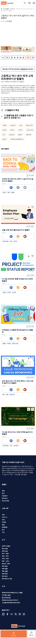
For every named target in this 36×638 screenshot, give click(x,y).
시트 (3, 532)
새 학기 (20, 130)
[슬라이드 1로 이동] (6, 49)
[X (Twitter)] (15, 614)
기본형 (4, 292)
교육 (3, 515)
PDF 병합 (5, 569)
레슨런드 (12, 125)
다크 (11, 445)
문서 (3, 530)
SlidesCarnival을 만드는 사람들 (12, 593)
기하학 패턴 (5, 241)
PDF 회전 (5, 574)
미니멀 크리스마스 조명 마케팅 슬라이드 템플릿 (17, 433)
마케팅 (4, 522)
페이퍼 (4, 139)
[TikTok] (24, 614)
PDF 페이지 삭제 (7, 579)
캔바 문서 (5, 498)
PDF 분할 (5, 571)
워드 (3, 493)
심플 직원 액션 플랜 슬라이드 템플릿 (16, 230)
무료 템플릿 (6, 9)
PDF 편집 (5, 566)
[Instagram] (3, 614)
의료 (3, 520)
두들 (8, 192)
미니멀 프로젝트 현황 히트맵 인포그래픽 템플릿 (17, 280)
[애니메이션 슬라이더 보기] (28, 57)
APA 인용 (5, 551)
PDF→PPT (5, 556)
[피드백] (7, 57)
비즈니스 (4, 517)
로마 (21, 125)
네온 (3, 394)
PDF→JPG (5, 561)
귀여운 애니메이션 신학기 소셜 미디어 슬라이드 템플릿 (17, 180)
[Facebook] (7, 614)
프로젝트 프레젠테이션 (16, 139)
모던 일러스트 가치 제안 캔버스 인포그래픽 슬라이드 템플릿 (17, 382)
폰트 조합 (5, 549)
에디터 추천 (5, 501)
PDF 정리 (5, 576)
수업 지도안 (29, 130)
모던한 (9, 292)
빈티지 (12, 130)
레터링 (9, 343)
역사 (4, 135)
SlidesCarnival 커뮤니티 (10, 600)
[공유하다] (3, 57)
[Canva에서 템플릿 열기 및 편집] (11, 187)
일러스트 (11, 135)
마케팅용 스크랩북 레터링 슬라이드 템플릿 (17, 331)
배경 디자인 (29, 125)
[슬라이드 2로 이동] (16, 49)
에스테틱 (16, 445)
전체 (3, 491)
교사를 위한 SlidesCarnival (11, 603)
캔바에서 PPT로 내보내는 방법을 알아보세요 (17, 69)
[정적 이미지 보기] (33, 57)
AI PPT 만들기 (6, 546)
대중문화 (4, 527)
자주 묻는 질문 (6, 595)
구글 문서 (5, 496)
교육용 (4, 125)
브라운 (4, 130)
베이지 (15, 241)
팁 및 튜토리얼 (6, 598)
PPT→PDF (5, 554)
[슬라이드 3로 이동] (27, 49)
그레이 (4, 192)
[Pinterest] (19, 614)
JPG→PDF (5, 559)
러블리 (12, 192)
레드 (11, 241)
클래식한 (28, 135)
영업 (3, 525)
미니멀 (14, 292)
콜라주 (20, 135)
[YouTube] (11, 614)
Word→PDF (6, 564)
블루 (7, 394)
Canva (12, 9)
